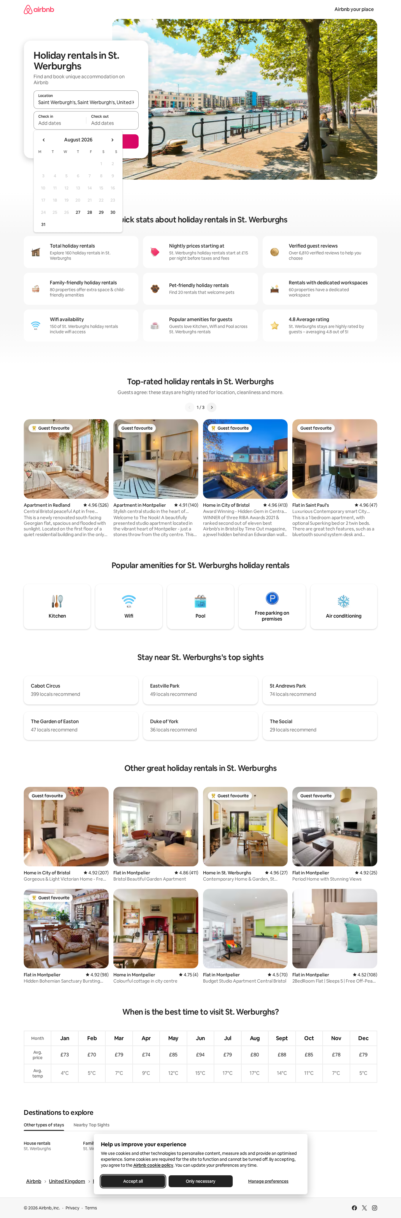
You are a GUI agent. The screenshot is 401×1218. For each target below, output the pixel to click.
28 (89, 212)
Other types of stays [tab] (44, 1125)
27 (78, 212)
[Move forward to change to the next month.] (112, 140)
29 (101, 212)
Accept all (133, 1181)
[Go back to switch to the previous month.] (44, 140)
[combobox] (86, 102)
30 (112, 212)
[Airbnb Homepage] (39, 9)
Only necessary (200, 1181)
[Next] (211, 407)
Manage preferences (268, 1181)
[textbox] (59, 123)
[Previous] (189, 407)
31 (43, 224)
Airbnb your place (354, 9)
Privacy (72, 1208)
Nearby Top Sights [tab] (92, 1125)
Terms (91, 1208)
